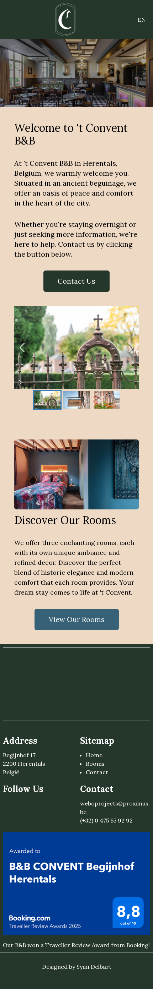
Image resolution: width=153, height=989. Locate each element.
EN (142, 19)
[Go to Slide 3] (106, 400)
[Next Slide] (131, 347)
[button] (76, 347)
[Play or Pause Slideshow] (20, 382)
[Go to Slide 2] (76, 400)
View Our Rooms (77, 619)
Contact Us (76, 281)
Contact (97, 772)
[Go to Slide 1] (47, 400)
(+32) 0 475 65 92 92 (106, 820)
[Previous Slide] (22, 347)
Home (94, 755)
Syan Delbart (93, 966)
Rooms (95, 763)
